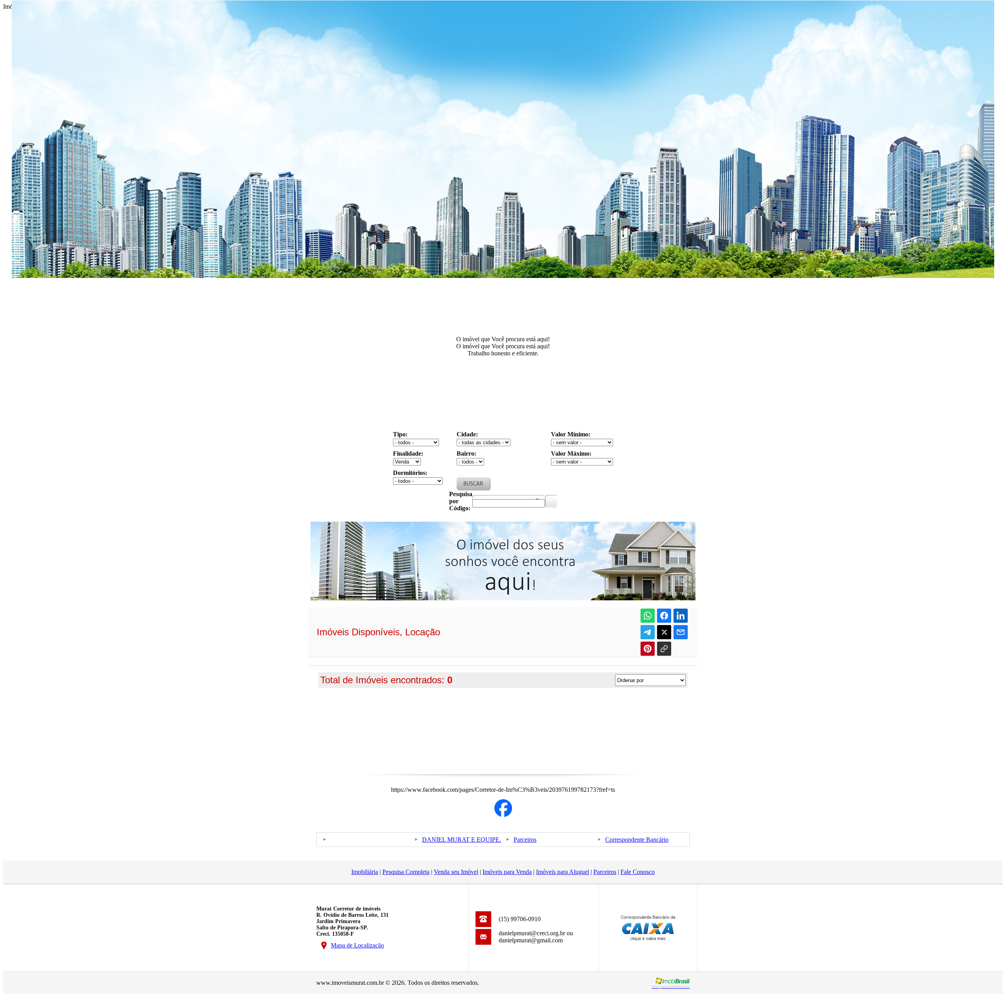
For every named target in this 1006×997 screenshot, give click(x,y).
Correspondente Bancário (636, 839)
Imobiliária (364, 871)
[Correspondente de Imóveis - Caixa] (648, 938)
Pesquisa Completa (406, 871)
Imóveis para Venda (507, 871)
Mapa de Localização (357, 945)
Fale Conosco (637, 871)
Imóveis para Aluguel (562, 871)
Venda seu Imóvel (456, 871)
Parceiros (525, 839)
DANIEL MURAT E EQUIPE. (461, 839)
